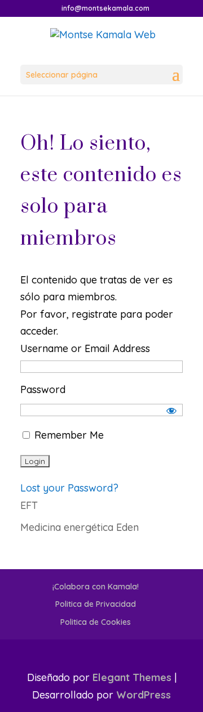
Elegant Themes (131, 677)
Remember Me (68, 435)
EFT (29, 505)
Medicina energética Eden (79, 527)
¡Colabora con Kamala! (95, 587)
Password (42, 389)
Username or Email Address (85, 348)
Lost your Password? (69, 487)
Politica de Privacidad (95, 604)
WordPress (143, 694)
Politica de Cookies (95, 622)
